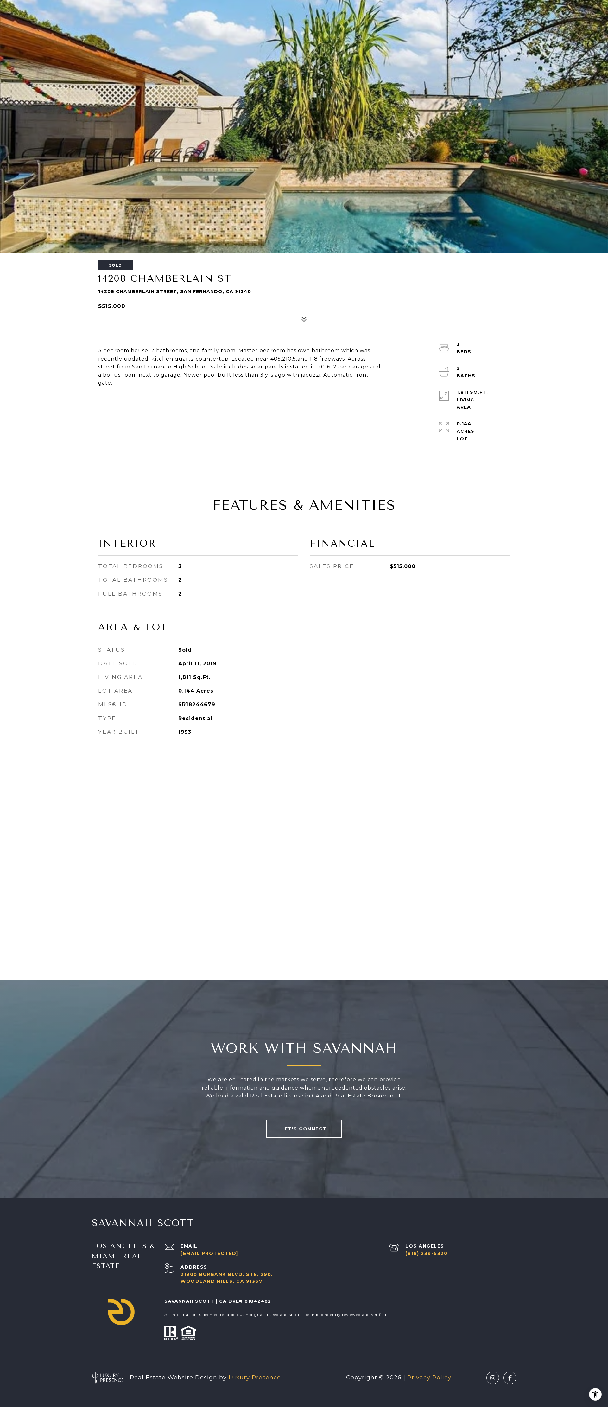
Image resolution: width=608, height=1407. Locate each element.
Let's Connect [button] (304, 1129)
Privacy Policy (429, 1377)
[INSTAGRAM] (492, 1378)
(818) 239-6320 (426, 1253)
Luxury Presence (255, 1377)
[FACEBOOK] (510, 1378)
